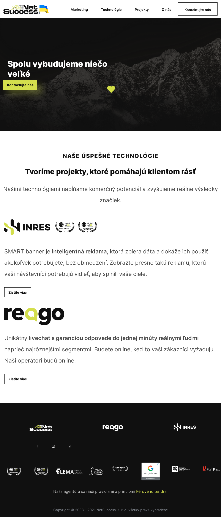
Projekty (142, 9)
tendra (160, 491)
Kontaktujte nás (198, 10)
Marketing (79, 9)
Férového (144, 491)
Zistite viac (17, 292)
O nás (166, 9)
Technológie (111, 9)
